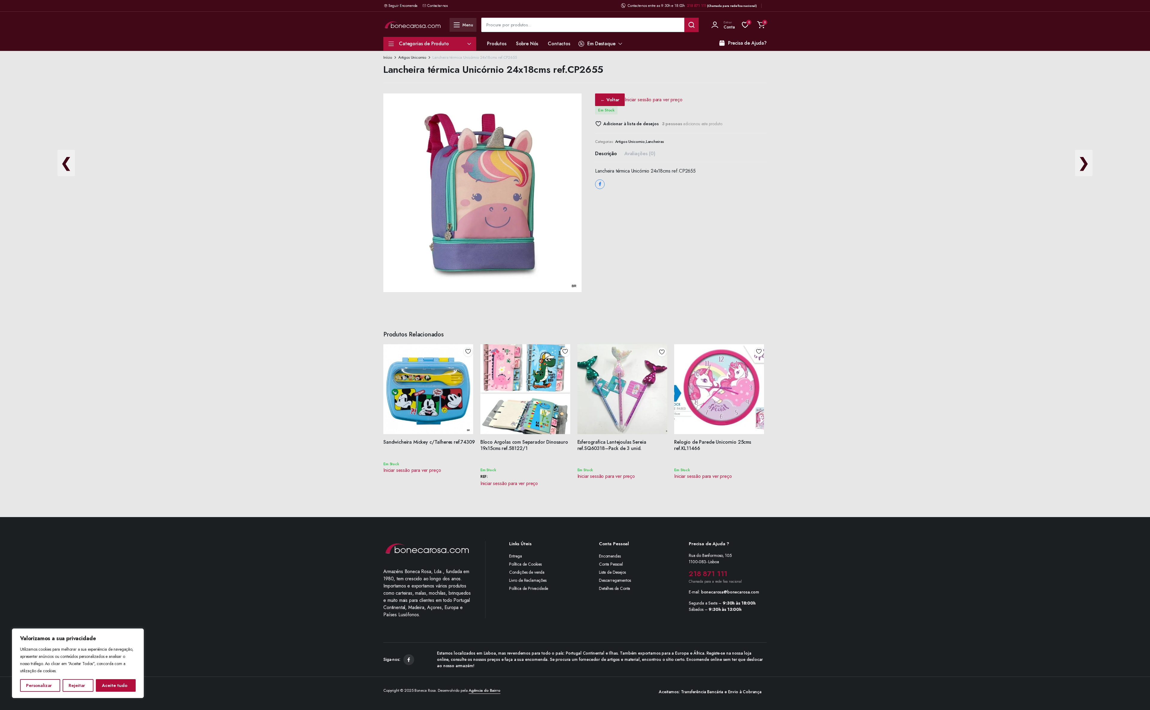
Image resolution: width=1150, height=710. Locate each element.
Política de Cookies (525, 564)
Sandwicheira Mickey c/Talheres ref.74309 (429, 442)
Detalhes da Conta (614, 588)
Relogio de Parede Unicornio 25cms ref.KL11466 (712, 445)
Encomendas (610, 556)
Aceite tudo (114, 685)
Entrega (515, 556)
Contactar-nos (437, 5)
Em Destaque (601, 43)
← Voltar (609, 99)
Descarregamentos (615, 580)
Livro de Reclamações (528, 580)
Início (387, 57)
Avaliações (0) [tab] (639, 153)
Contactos (559, 43)
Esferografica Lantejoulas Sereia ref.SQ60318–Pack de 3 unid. (611, 445)
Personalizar (39, 685)
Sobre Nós (527, 43)
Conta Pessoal (611, 564)
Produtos (496, 43)
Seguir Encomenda (402, 5)
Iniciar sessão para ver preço (653, 99)
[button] (761, 25)
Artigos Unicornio (412, 57)
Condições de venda (526, 572)
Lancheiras (655, 141)
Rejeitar (77, 685)
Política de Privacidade (528, 588)
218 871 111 (696, 5)
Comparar (470, 373)
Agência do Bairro (484, 690)
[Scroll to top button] (1136, 696)
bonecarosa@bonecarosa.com (730, 592)
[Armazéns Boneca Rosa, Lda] (412, 25)
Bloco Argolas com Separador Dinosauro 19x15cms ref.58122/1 (524, 445)
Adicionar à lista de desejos (631, 124)
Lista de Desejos (612, 572)
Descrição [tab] (606, 153)
